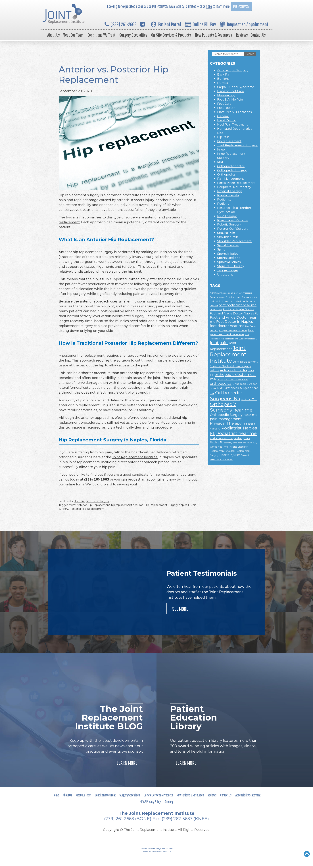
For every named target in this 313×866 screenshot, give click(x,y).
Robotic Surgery (229, 224)
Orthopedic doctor (231, 166)
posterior (69, 356)
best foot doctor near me (221, 301)
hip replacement (229, 141)
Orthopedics (226, 174)
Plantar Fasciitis (228, 195)
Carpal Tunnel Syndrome (235, 87)
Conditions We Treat (101, 34)
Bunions (223, 78)
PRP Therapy (227, 216)
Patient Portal (169, 24)
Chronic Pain (216, 309)
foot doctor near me (227, 326)
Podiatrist (224, 199)
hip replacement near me (127, 505)
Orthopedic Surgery (232, 170)
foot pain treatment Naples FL (233, 330)
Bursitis (222, 83)
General (223, 116)
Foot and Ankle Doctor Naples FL (234, 313)
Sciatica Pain (226, 233)
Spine (221, 249)
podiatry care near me (235, 442)
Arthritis (214, 293)
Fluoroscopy (226, 95)
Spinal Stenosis (228, 245)
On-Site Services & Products (171, 34)
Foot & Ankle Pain (230, 99)
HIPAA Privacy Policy (150, 801)
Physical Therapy (229, 191)
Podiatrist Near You (221, 438)
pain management (226, 419)
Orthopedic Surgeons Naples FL (233, 395)
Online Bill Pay (204, 24)
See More (180, 609)
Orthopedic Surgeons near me (231, 407)
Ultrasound (225, 274)
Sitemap (168, 801)
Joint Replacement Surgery (91, 501)
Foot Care (224, 103)
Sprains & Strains (229, 262)
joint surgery (243, 366)
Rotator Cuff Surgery (232, 228)
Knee (221, 149)
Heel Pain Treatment (232, 124)
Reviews (242, 34)
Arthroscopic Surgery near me (243, 297)
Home (56, 795)
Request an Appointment (247, 24)
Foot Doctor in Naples (234, 322)
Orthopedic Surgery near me (233, 415)
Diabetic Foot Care (230, 91)
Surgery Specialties (133, 34)
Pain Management (230, 178)
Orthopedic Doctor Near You (232, 379)
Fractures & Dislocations (234, 112)
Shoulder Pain (227, 237)
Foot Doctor (226, 108)
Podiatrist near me (236, 433)
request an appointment (148, 479)
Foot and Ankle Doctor (238, 309)
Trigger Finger (227, 270)
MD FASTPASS (241, 6)
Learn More (127, 762)
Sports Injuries (227, 253)
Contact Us (258, 34)
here (209, 6)
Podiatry (223, 203)
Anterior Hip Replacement (93, 505)
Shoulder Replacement (234, 241)
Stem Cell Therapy (230, 266)
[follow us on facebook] (142, 24)
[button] (307, 853)
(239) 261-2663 (124, 24)
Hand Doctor (226, 120)
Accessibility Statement (247, 795)
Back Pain (224, 74)
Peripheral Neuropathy (234, 187)
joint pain (219, 342)
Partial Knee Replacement (236, 183)
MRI (220, 162)
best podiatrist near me (237, 305)
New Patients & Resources (213, 34)
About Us (53, 34)
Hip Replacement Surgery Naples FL (168, 505)
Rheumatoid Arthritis (232, 220)
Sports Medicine (228, 258)
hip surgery (76, 294)
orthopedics (220, 383)
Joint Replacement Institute (135, 457)
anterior (87, 418)
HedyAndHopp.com (162, 851)
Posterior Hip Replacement (87, 508)
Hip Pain (223, 137)
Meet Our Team (73, 34)
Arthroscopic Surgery (232, 70)
